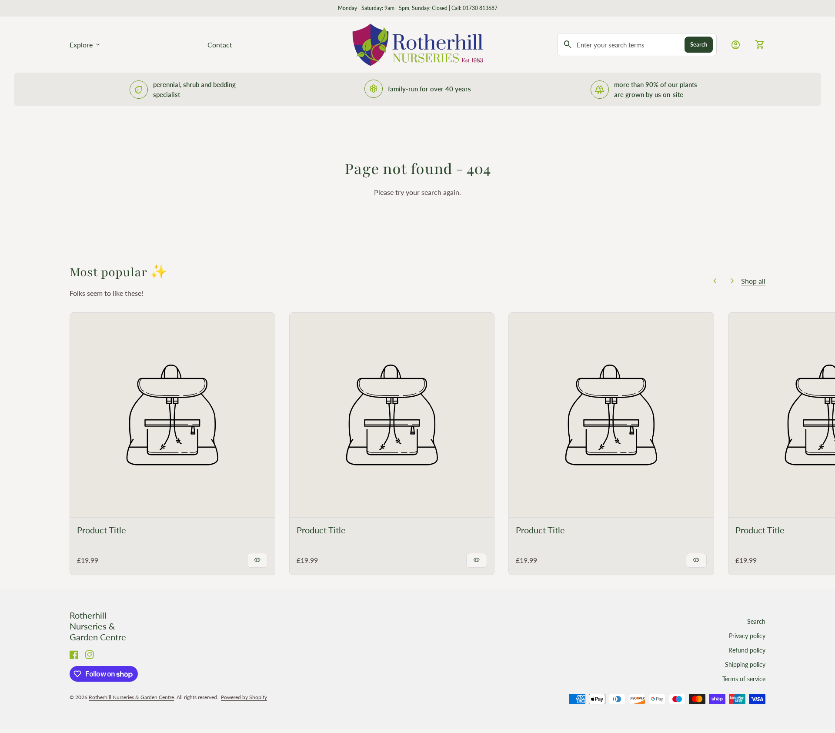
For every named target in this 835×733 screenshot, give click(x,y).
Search (698, 44)
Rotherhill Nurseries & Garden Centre (98, 626)
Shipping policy (745, 664)
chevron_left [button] (715, 281)
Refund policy (746, 650)
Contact (219, 44)
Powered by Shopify (244, 697)
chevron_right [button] (732, 281)
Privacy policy (747, 635)
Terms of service (743, 679)
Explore (85, 44)
